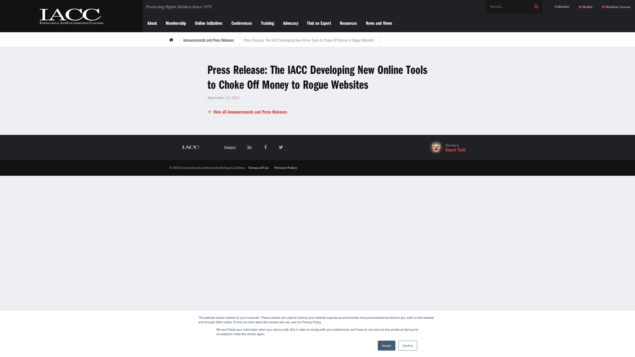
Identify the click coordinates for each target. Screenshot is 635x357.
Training (267, 23)
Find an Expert (319, 23)
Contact (230, 147)
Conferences (241, 23)
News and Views (379, 23)
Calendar (562, 6)
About (152, 23)
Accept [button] (386, 345)
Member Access (617, 7)
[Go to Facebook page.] (265, 147)
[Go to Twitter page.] (281, 147)
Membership (176, 23)
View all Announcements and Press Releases (249, 112)
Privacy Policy (285, 168)
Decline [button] (408, 345)
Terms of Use (258, 168)
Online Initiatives (208, 23)
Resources (348, 23)
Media (587, 7)
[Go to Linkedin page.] (250, 147)
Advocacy (290, 23)
